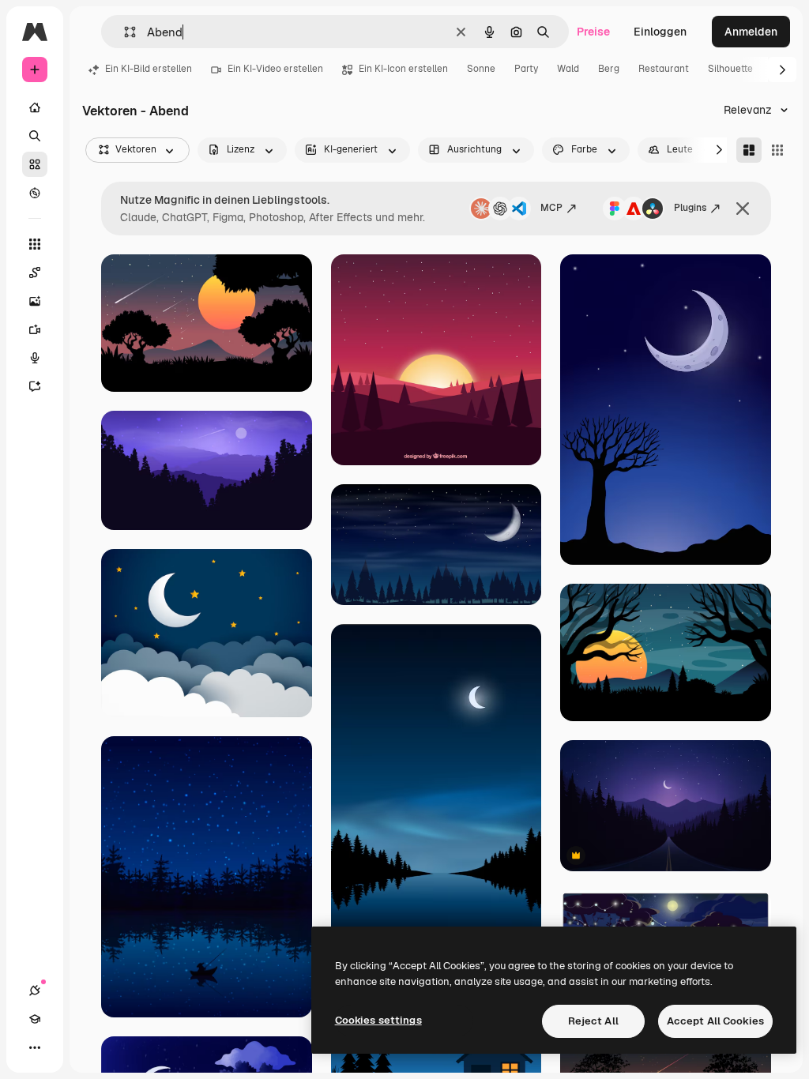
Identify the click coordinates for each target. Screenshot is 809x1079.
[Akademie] (34, 1019)
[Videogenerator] (34, 329)
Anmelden (750, 31)
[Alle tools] (34, 244)
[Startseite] (34, 107)
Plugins (690, 207)
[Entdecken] (34, 192)
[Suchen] (34, 136)
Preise (593, 31)
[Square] (777, 150)
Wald (568, 68)
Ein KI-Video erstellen (275, 68)
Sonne (481, 68)
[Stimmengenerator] (34, 357)
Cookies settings (378, 1020)
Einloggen (660, 31)
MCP (551, 207)
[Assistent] (34, 386)
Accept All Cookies (715, 1021)
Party (526, 68)
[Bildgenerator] (34, 301)
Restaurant (663, 68)
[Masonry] (749, 150)
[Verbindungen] (34, 990)
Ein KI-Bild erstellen (148, 68)
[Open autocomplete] (123, 32)
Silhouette (730, 68)
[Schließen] (742, 208)
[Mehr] (34, 1047)
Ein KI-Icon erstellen (403, 68)
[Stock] (34, 164)
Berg (608, 68)
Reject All (593, 1021)
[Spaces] (34, 272)
